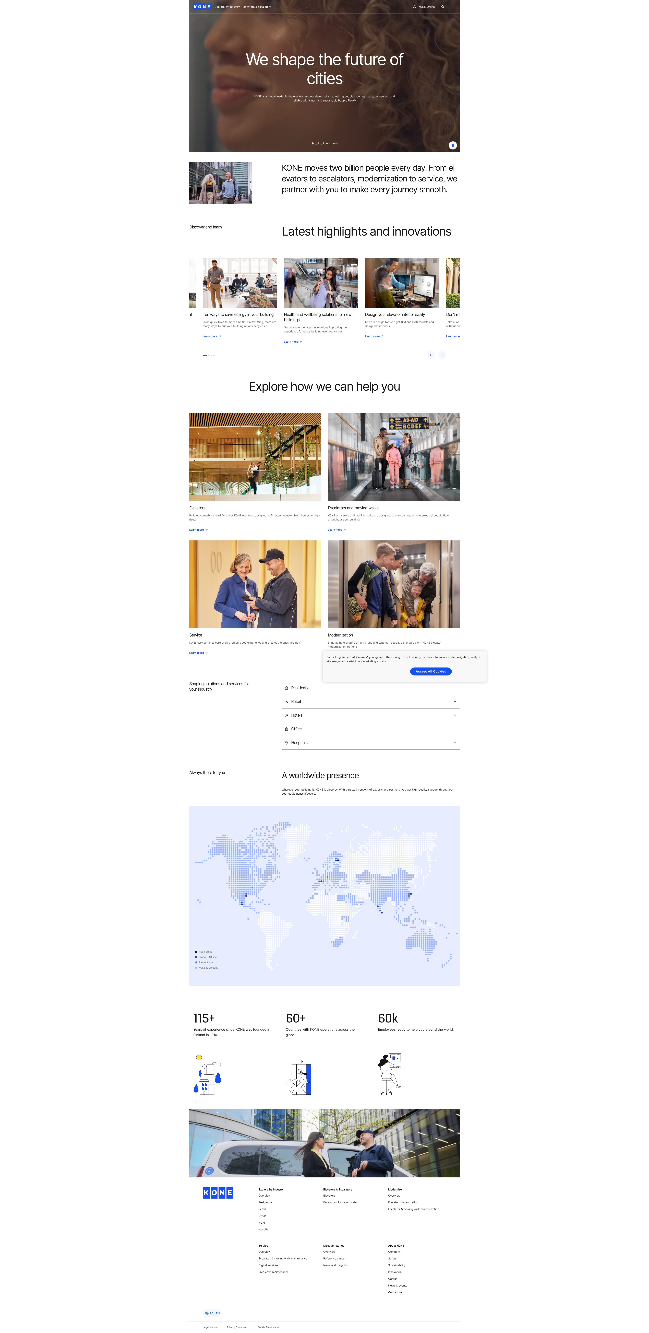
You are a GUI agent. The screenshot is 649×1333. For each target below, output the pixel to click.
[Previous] (431, 355)
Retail (262, 1209)
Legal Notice (210, 1327)
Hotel (262, 1222)
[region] (324, 308)
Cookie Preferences (268, 1327)
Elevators (329, 1195)
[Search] (443, 7)
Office (262, 1216)
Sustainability (396, 1265)
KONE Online (427, 6)
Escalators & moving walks (340, 1202)
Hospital (264, 1229)
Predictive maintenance (274, 1272)
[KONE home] (202, 6)
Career (392, 1278)
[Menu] (452, 7)
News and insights (335, 1265)
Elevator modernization (403, 1202)
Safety (392, 1258)
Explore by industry (227, 6)
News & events (397, 1285)
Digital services (268, 1265)
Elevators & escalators (257, 6)
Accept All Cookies (431, 671)
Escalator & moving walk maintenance (283, 1258)
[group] (240, 302)
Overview (265, 1195)
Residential (265, 1202)
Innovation (395, 1272)
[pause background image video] (453, 145)
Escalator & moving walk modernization (413, 1209)
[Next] (442, 355)
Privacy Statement (237, 1327)
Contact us (395, 1292)
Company (394, 1251)
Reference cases (333, 1258)
